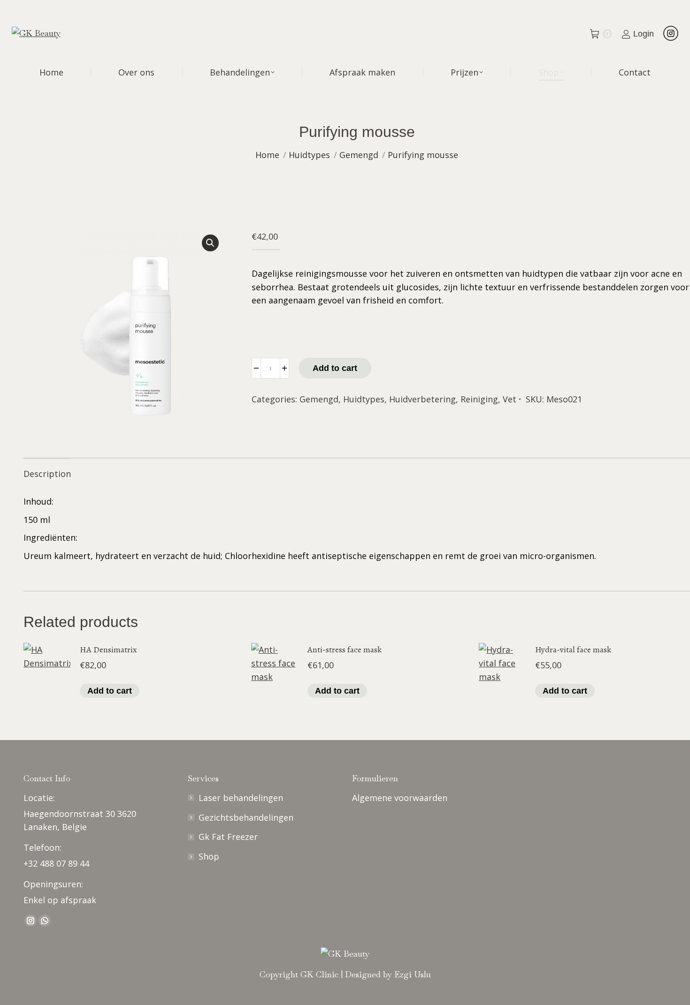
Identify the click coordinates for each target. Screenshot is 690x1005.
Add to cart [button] (109, 690)
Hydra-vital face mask (573, 649)
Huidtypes (363, 399)
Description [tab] (47, 473)
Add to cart (335, 368)
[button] (210, 242)
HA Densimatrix (108, 649)
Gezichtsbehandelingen (246, 817)
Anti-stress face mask (344, 649)
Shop (209, 856)
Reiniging (479, 399)
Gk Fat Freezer (228, 836)
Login (643, 33)
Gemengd (318, 399)
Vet (509, 399)
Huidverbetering (422, 399)
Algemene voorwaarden (399, 797)
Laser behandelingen (241, 797)
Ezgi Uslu (412, 974)
